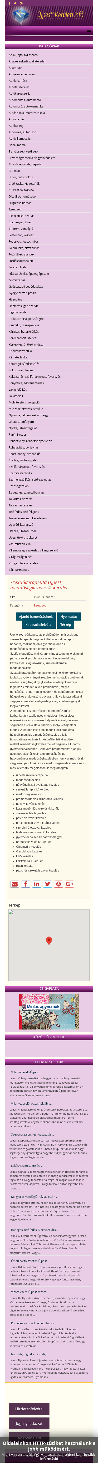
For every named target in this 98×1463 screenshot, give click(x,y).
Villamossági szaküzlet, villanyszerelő (33, 550)
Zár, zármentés (19, 569)
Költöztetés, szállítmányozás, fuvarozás (35, 376)
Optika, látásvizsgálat (23, 428)
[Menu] (88, 30)
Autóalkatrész (18, 80)
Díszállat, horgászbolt (23, 196)
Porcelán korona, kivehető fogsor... (34, 1323)
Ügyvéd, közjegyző (21, 524)
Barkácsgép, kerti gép (23, 151)
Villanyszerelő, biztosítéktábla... (31, 1103)
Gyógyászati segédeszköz (26, 286)
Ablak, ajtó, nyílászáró (23, 55)
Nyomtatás (69, 616)
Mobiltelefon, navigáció (24, 402)
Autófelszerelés (19, 87)
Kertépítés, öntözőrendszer (27, 344)
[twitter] (15, 3)
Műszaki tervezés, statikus (26, 409)
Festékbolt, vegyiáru (22, 235)
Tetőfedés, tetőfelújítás (24, 512)
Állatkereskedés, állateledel (27, 61)
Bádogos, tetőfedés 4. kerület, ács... (34, 1230)
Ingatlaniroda (17, 312)
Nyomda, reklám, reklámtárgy (28, 415)
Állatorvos (15, 68)
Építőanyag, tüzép (20, 222)
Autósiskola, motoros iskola (27, 113)
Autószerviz (16, 119)
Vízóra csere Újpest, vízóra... (30, 1292)
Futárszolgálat (18, 267)
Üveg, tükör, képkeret (23, 537)
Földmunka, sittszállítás (24, 248)
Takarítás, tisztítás (21, 499)
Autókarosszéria (19, 93)
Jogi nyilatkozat (29, 1423)
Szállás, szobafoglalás (23, 460)
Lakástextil (16, 396)
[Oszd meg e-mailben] (14, 884)
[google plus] (21, 3)
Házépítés (15, 299)
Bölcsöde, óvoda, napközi (25, 164)
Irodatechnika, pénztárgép (26, 319)
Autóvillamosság (20, 138)
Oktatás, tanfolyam (21, 421)
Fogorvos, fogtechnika (23, 241)
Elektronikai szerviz (21, 216)
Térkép (65, 624)
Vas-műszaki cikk (20, 544)
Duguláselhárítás (20, 203)
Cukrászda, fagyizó (21, 190)
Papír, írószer (17, 434)
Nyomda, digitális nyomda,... (29, 1354)
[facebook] (9, 3)
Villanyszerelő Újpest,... (26, 1072)
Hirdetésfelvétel (29, 1409)
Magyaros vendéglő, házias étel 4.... (34, 1196)
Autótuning (16, 125)
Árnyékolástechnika (22, 74)
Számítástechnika (20, 473)
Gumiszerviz (17, 280)
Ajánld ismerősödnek (36, 616)
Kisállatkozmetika (20, 351)
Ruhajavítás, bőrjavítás (24, 447)
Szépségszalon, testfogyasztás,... (32, 1134)
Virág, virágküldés (20, 557)
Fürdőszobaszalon (21, 261)
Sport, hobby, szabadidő (24, 454)
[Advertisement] (52, 1391)
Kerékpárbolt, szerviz (23, 338)
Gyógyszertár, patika (22, 293)
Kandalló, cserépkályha (24, 325)
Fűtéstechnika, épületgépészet (29, 273)
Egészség (15, 209)
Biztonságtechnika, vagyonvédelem (32, 158)
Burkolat (14, 171)
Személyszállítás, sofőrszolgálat (30, 479)
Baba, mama (17, 145)
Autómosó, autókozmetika (26, 106)
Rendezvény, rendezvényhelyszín (30, 441)
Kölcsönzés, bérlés (21, 370)
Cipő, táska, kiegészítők (24, 183)
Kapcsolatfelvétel (39, 624)
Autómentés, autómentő (25, 100)
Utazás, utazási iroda (23, 531)
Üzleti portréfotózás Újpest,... (30, 1261)
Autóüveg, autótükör (22, 132)
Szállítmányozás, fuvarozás (27, 467)
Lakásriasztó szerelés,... (27, 1165)
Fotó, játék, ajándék (21, 254)
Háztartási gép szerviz (23, 306)
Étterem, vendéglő (21, 228)
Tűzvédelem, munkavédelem (28, 518)
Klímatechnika (18, 357)
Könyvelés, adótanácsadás (26, 383)
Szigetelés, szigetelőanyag (26, 492)
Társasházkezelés (20, 505)
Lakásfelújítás (18, 389)
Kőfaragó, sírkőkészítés (24, 364)
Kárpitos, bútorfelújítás (24, 331)
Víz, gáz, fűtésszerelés (23, 563)
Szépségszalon (19, 486)
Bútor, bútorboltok (21, 177)
